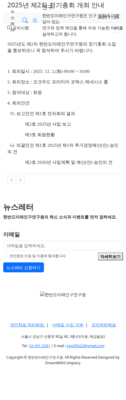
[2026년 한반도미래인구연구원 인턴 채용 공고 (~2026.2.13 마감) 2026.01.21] (11, 180)
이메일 (11, 234)
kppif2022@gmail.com (85, 345)
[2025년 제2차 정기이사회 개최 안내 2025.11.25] (20, 180)
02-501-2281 (39, 345)
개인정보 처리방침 (27, 325)
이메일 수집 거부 (68, 325)
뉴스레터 (13, 21)
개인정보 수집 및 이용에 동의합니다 (37, 255)
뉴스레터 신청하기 (23, 267)
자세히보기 (110, 256)
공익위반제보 (103, 325)
